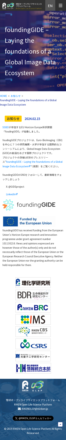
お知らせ (16, 96)
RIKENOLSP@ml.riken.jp (35, 408)
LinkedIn (10, 194)
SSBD (5, 127)
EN (50, 5)
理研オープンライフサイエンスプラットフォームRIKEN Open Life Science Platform (33, 402)
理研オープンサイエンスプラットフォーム (22, 6)
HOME (3, 96)
